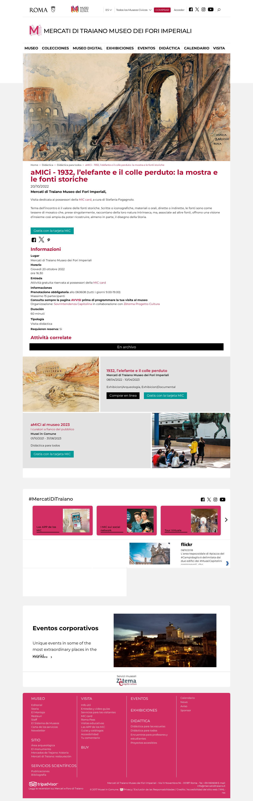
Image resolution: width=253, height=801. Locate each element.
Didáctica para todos (69, 164)
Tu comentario (90, 737)
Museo (31, 48)
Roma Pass (88, 719)
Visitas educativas (92, 723)
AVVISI (76, 300)
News (184, 702)
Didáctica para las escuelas (148, 726)
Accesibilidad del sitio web (202, 789)
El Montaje (38, 712)
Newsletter (38, 730)
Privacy (128, 789)
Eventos (146, 48)
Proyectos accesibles (144, 742)
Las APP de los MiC (93, 726)
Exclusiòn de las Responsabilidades (154, 789)
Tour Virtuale (173, 530)
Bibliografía (38, 774)
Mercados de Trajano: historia (50, 752)
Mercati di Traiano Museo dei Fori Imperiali (118, 31)
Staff (34, 719)
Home (34, 164)
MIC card (85, 199)
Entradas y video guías (95, 708)
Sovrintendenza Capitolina (73, 304)
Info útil (86, 705)
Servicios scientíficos (53, 766)
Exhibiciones (120, 48)
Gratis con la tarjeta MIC (52, 231)
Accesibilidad (89, 734)
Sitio (35, 740)
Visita (219, 48)
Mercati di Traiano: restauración (51, 756)
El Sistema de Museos (45, 723)
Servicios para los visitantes (98, 712)
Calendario (196, 48)
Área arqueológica (43, 745)
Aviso (183, 706)
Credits (181, 789)
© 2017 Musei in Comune (104, 789)
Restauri (36, 716)
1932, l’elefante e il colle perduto (137, 370)
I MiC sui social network (110, 528)
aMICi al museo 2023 (50, 424)
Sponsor (185, 710)
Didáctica (169, 48)
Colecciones (55, 48)
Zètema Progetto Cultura (142, 304)
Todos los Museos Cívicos (131, 9)
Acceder (179, 9)
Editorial (36, 705)
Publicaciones (40, 771)
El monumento (41, 749)
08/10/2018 (202, 557)
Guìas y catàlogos (92, 730)
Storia (35, 708)
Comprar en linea (123, 395)
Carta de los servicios (44, 726)
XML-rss (222, 791)
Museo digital (87, 48)
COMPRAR (162, 9)
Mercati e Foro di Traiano (69, 788)
